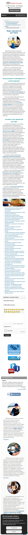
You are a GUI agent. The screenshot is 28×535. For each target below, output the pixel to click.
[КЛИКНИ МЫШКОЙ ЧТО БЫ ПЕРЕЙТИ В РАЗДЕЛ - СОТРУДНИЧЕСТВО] (14, 358)
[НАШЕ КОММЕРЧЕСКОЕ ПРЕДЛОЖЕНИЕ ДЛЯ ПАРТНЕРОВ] (14, 349)
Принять (14, 531)
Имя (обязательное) (9, 300)
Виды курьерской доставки (14, 32)
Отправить (7, 335)
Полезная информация (11, 23)
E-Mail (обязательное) (9, 305)
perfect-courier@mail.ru (15, 7)
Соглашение (14, 527)
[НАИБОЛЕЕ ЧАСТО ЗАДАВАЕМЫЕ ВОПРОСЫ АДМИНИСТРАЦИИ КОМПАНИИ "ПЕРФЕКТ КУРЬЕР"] (14, 368)
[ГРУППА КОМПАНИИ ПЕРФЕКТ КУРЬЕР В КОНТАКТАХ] (14, 394)
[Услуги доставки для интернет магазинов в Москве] (14, 2)
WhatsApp (20, 6)
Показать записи (22, 389)
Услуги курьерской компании (12, 22)
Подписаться (7, 326)
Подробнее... (6, 439)
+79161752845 (11, 6)
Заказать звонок (14, 10)
